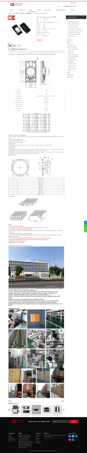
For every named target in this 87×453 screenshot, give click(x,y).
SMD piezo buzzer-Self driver (74, 32)
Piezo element (70, 39)
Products (38, 438)
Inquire (39, 40)
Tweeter (68, 72)
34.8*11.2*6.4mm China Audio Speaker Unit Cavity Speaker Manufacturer (36, 415)
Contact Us (38, 435)
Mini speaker (70, 61)
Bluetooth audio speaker (73, 54)
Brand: (37, 20)
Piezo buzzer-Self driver (73, 25)
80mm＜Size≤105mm (72, 47)
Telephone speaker (72, 65)
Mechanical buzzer (72, 36)
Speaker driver (71, 53)
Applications (38, 442)
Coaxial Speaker (71, 58)
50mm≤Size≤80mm (72, 45)
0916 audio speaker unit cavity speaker (46, 415)
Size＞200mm (71, 51)
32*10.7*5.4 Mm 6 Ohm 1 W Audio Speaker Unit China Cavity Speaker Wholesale (57, 415)
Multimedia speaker (72, 63)
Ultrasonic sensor (70, 74)
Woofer (69, 70)
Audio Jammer (70, 77)
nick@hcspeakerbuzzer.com (50, 438)
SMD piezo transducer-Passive (74, 34)
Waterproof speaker (72, 68)
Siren (69, 37)
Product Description (12, 51)
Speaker (68, 42)
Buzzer (68, 20)
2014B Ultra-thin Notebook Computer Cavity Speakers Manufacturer (15, 415)
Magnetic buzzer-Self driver (73, 22)
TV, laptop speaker (72, 67)
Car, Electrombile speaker (73, 56)
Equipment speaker (72, 60)
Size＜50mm (70, 44)
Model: (37, 18)
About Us (38, 441)
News (37, 436)
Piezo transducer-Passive (73, 27)
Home (37, 439)
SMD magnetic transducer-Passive (75, 30)
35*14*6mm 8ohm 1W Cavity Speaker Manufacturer (25, 415)
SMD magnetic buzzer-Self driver (75, 29)
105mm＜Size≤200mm (72, 49)
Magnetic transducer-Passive (74, 23)
